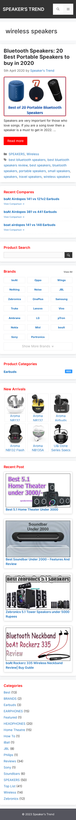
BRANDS (10, 698)
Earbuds (37, 372)
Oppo (38, 280)
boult (61, 327)
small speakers (59, 171)
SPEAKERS (17, 154)
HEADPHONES (14, 723)
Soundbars (12, 774)
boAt (14, 280)
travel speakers (30, 177)
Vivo (61, 308)
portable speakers (32, 171)
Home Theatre (14, 730)
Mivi (38, 327)
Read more (15, 141)
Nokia (14, 327)
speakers (10, 177)
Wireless (33, 154)
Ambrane (14, 318)
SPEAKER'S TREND (23, 9)
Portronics (38, 336)
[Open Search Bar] (58, 9)
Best (7, 692)
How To (9, 736)
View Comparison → (14, 203)
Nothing (14, 289)
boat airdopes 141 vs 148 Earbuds (30, 225)
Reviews (10, 761)
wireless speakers (57, 177)
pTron (61, 318)
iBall (7, 742)
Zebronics (14, 299)
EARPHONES (13, 711)
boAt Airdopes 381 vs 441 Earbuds (30, 212)
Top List (9, 786)
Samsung (62, 299)
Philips (8, 755)
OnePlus (38, 299)
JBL (61, 289)
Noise (38, 289)
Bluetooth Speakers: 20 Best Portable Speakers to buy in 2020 (37, 57)
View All (68, 271)
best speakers (40, 165)
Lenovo (38, 308)
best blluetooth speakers (27, 160)
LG (38, 318)
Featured (10, 717)
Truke (14, 308)
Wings (61, 280)
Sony (14, 336)
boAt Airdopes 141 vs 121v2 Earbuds (31, 199)
